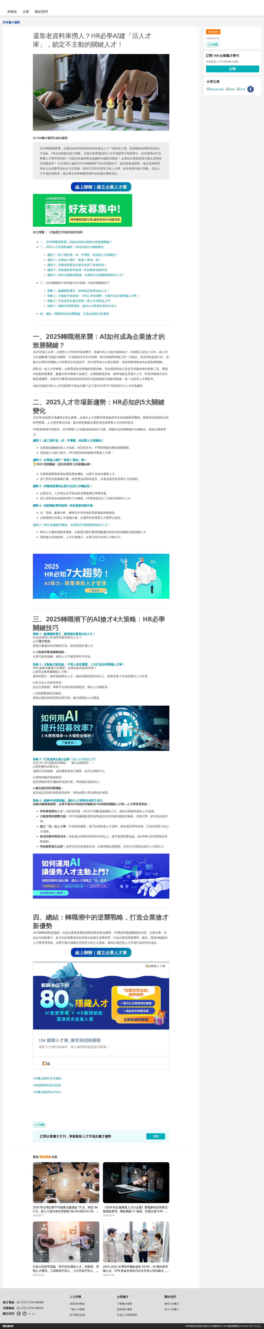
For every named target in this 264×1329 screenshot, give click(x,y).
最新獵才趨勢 (124, 1309)
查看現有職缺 (77, 1303)
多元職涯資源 (77, 1314)
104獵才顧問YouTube (47, 1092)
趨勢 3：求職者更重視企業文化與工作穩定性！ (77, 265)
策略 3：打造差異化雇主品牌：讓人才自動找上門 (78, 301)
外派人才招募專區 (127, 1314)
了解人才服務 (77, 1309)
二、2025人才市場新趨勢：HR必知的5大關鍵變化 (72, 247)
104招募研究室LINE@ (47, 1085)
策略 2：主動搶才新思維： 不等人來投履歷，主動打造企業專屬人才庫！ (93, 296)
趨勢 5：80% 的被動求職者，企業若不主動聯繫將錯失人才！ (86, 275)
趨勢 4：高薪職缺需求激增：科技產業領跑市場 (77, 270)
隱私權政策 (8, 1326)
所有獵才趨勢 (11, 22)
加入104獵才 (172, 1309)
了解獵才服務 (124, 1303)
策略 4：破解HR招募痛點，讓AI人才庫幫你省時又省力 (82, 306)
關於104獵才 (172, 1303)
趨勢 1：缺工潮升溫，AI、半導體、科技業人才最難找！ (82, 255)
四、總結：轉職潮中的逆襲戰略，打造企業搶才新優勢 (74, 314)
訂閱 (232, 69)
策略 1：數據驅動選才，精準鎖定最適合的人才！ (78, 291)
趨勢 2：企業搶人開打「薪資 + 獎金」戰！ (74, 260)
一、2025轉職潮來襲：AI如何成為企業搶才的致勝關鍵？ (76, 242)
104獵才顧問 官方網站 (47, 1078)
